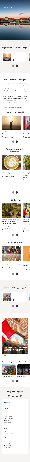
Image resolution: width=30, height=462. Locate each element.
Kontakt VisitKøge (8, 416)
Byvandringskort (8, 445)
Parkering (6, 420)
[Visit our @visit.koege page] (21, 395)
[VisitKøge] (7, 402)
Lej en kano (7, 447)
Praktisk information (9, 433)
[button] (11, 134)
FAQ (5, 431)
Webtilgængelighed (9, 422)
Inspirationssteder (8, 437)
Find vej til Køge (8, 435)
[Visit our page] (9, 395)
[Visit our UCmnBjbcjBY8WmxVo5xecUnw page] (17, 395)
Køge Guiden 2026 (8, 418)
